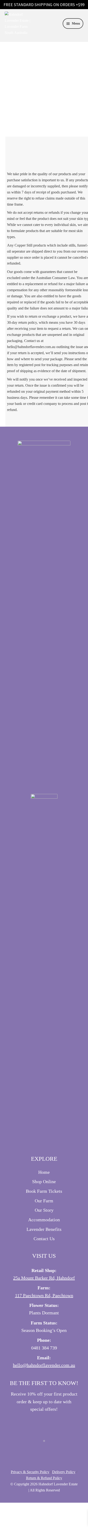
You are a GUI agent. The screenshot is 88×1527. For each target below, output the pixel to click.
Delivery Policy (63, 1472)
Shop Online (44, 1181)
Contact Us (44, 1238)
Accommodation (44, 1219)
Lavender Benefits (44, 1229)
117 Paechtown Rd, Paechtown (44, 1295)
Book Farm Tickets (44, 1191)
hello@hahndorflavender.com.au (44, 1365)
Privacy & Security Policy (30, 1472)
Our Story (44, 1210)
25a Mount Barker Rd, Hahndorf (44, 1277)
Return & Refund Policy (44, 1478)
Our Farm (44, 1200)
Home (44, 1172)
